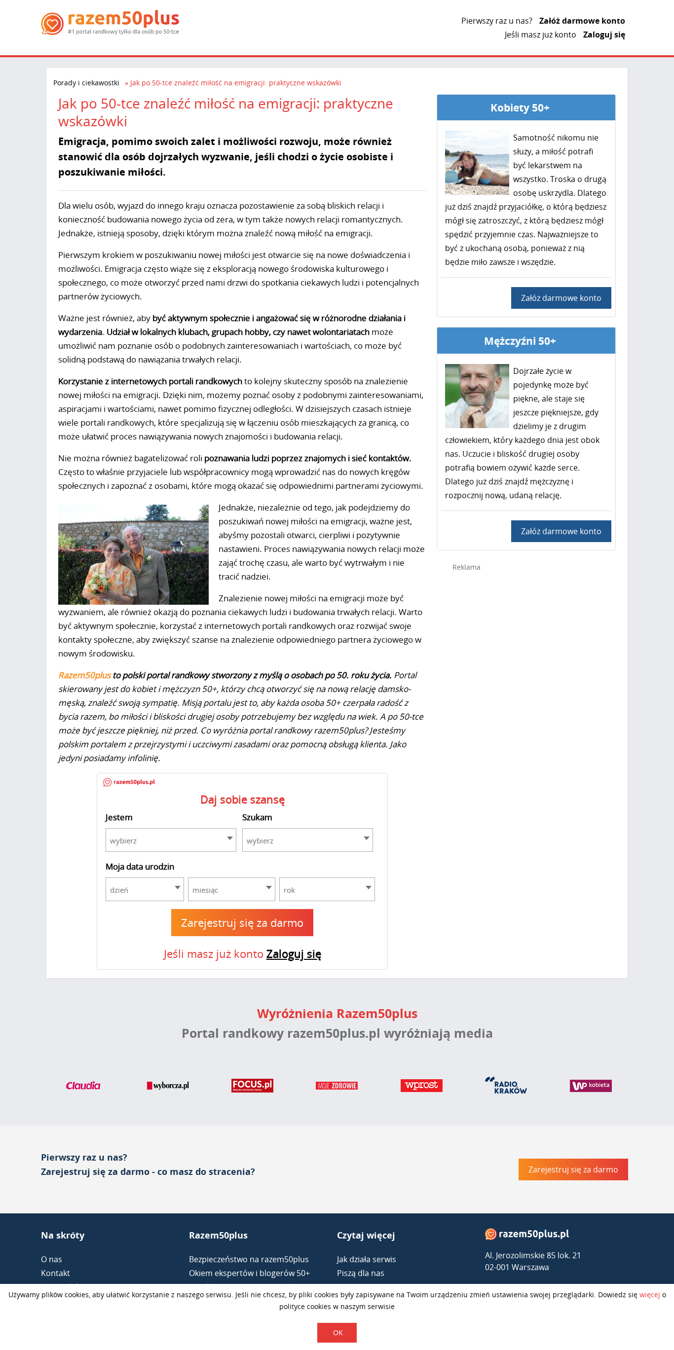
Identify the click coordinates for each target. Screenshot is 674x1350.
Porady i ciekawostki (86, 82)
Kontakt (55, 1273)
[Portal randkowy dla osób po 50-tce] (110, 22)
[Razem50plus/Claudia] (83, 1087)
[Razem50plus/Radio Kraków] (506, 1087)
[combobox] (171, 840)
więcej (649, 1294)
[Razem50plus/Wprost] (422, 1087)
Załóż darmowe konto (582, 20)
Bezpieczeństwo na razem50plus (249, 1259)
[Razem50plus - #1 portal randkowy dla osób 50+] (527, 1236)
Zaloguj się (604, 34)
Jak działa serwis (366, 1259)
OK (338, 1332)
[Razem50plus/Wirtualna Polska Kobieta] (591, 1087)
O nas (51, 1259)
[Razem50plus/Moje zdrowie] (337, 1087)
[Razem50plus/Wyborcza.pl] (168, 1087)
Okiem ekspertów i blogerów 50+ (249, 1273)
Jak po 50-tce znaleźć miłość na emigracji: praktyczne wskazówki (235, 82)
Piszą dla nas (360, 1273)
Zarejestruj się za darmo (242, 922)
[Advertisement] (526, 736)
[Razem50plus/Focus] (252, 1087)
